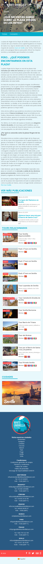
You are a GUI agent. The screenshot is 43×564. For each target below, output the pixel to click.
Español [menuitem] (22, 559)
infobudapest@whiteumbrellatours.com (21, 487)
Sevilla (22, 454)
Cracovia (21, 446)
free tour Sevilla (6, 185)
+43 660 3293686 (22, 489)
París (21, 450)
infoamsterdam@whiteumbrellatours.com (21, 477)
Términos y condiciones (21, 464)
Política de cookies (22, 466)
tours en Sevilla (20, 48)
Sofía (21, 456)
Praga (21, 452)
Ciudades (14, 34)
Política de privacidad (21, 469)
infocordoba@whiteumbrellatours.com (21, 496)
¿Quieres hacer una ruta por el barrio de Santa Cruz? (29, 216)
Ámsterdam (21, 439)
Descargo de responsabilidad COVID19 (21, 471)
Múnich (21, 448)
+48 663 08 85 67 (22, 508)
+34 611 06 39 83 (22, 542)
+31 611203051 (23, 479)
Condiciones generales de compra (21, 462)
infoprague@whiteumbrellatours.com (22, 529)
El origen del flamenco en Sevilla (28, 201)
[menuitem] (21, 559)
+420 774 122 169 (23, 533)
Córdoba (21, 444)
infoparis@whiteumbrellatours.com (21, 522)
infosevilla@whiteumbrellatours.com (21, 540)
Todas (4, 34)
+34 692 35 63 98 (22, 499)
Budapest (21, 441)
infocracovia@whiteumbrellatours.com (21, 506)
